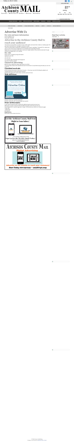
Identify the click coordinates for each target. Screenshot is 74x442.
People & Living (56, 21)
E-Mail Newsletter (29, 25)
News (20, 21)
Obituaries (36, 21)
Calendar (11, 23)
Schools (43, 21)
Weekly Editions (13, 21)
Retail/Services (57, 25)
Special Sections (27, 21)
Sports (49, 21)
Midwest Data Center (42, 440)
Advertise (20, 25)
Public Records (11, 25)
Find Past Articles (58, 35)
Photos (37, 25)
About (43, 25)
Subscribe (18, 23)
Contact (49, 25)
